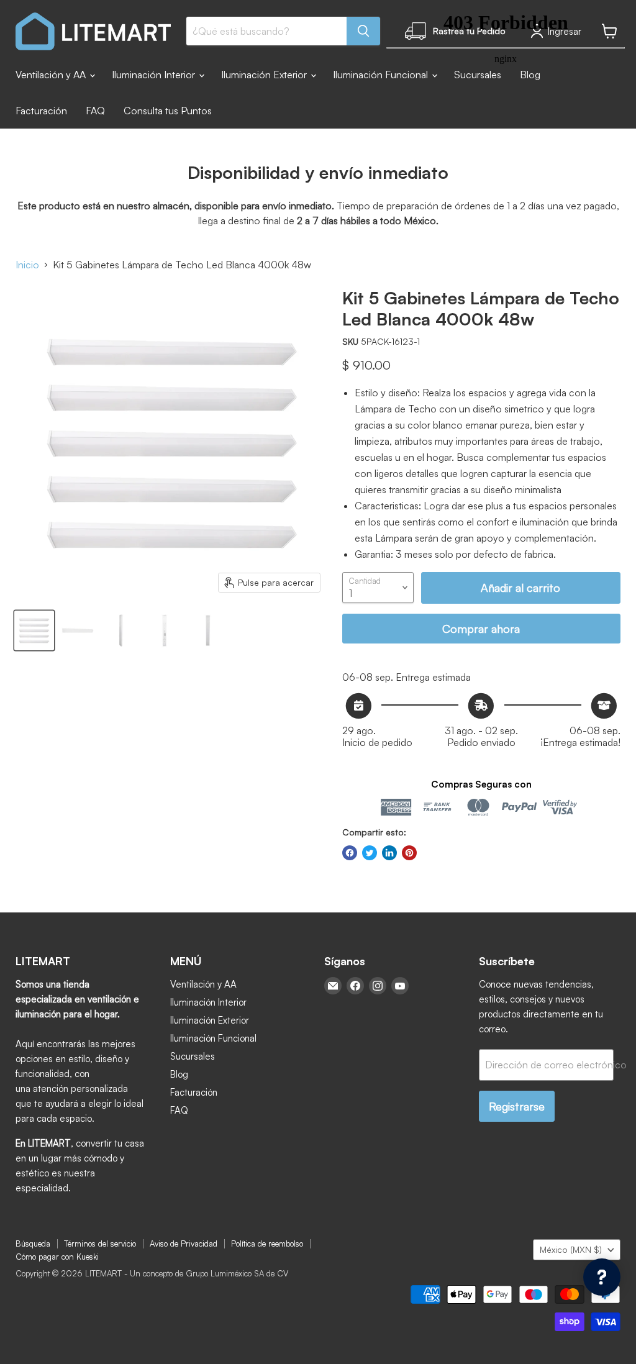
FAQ (95, 110)
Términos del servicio (100, 1243)
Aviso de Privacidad (183, 1243)
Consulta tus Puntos (168, 110)
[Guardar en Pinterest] (409, 852)
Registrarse (517, 1106)
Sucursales (192, 1056)
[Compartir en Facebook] (349, 852)
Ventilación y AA (52, 74)
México (571, 1249)
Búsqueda (33, 1243)
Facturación (41, 110)
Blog (179, 1074)
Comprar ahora (481, 628)
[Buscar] (363, 31)
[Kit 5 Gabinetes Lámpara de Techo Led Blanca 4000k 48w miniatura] (34, 630)
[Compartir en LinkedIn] (389, 852)
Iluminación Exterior (265, 74)
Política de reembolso (267, 1243)
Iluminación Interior (155, 74)
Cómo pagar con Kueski (57, 1257)
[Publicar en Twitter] (369, 852)
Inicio (27, 264)
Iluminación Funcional (213, 1038)
